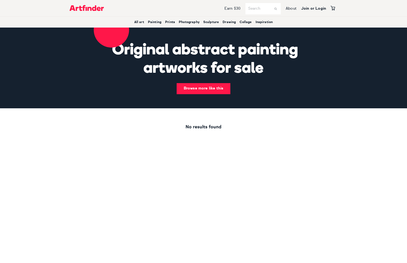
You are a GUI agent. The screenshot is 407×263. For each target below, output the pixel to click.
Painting (154, 22)
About (291, 9)
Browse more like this (203, 88)
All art (139, 22)
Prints (170, 22)
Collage (246, 22)
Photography (189, 22)
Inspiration (264, 22)
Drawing (229, 22)
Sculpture (211, 22)
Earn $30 (232, 9)
